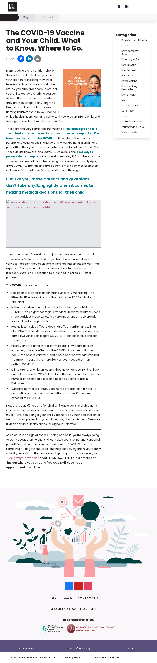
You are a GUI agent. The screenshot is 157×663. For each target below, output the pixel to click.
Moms (125, 100)
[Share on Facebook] (20, 58)
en (119, 6)
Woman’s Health (131, 121)
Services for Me (26, 648)
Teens (124, 116)
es (127, 6)
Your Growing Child (132, 126)
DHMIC (131, 648)
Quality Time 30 (130, 105)
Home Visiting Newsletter (129, 88)
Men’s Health (128, 94)
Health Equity (129, 64)
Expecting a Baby (131, 59)
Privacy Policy (73, 657)
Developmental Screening (130, 52)
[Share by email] (37, 58)
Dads (124, 45)
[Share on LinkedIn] (29, 58)
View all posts (129, 132)
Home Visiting (129, 80)
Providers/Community (78, 648)
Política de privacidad (107, 657)
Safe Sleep (127, 110)
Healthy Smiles (130, 70)
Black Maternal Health (134, 40)
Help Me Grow (129, 75)
